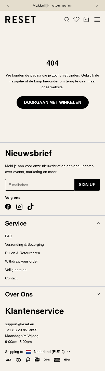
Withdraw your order (21, 261)
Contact (11, 278)
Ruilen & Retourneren (22, 253)
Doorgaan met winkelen (52, 102)
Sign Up (87, 184)
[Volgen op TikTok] (31, 207)
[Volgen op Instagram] (19, 207)
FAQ (8, 236)
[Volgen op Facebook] (8, 207)
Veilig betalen (16, 270)
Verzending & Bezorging (24, 244)
